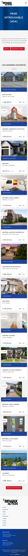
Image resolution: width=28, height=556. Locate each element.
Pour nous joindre (17, 48)
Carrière (5, 518)
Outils (4, 514)
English (4, 525)
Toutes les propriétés (14, 487)
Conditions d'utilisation (15, 551)
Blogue (4, 520)
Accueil (7, 48)
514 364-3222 (7, 545)
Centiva (17, 554)
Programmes (5, 516)
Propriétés (5, 509)
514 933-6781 (7, 536)
